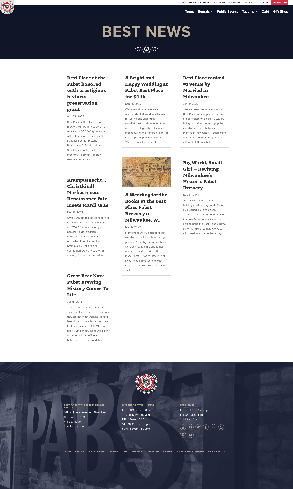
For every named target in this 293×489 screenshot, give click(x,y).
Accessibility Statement (190, 451)
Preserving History (200, 3)
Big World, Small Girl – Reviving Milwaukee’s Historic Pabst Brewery (202, 175)
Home (183, 3)
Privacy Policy (217, 451)
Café (265, 12)
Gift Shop (280, 12)
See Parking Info (74, 426)
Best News (219, 3)
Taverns (248, 12)
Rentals (204, 12)
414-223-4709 (261, 3)
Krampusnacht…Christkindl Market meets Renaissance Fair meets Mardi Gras (87, 192)
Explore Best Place (280, 3)
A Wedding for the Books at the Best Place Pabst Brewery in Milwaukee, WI (146, 207)
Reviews (167, 451)
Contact (247, 3)
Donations (234, 3)
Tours (189, 12)
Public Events (227, 12)
